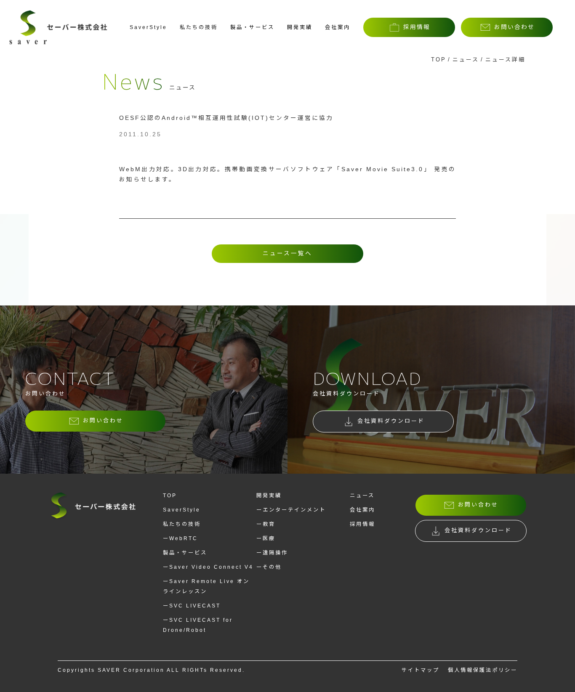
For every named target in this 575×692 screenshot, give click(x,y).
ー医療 (265, 538)
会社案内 (337, 27)
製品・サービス (252, 27)
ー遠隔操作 (272, 553)
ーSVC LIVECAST (192, 606)
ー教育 (265, 524)
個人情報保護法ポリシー (482, 670)
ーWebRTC (180, 538)
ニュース (466, 59)
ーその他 (269, 567)
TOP (438, 59)
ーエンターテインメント (291, 510)
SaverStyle (148, 27)
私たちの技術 (199, 27)
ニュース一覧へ (287, 253)
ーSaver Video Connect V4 (208, 567)
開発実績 (299, 27)
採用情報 (362, 524)
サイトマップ (420, 670)
